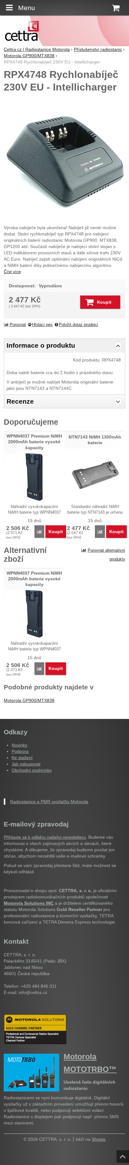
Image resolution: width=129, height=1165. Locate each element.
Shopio (99, 1139)
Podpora (20, 751)
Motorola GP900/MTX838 (29, 700)
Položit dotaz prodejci (78, 325)
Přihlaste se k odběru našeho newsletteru (45, 837)
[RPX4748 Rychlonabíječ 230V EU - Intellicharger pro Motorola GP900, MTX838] (64, 157)
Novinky (19, 745)
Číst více (12, 271)
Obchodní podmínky (32, 770)
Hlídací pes (42, 325)
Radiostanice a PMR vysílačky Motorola (49, 801)
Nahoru (123, 1154)
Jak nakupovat (26, 763)
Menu (26, 7)
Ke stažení (22, 757)
